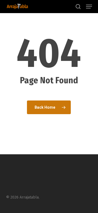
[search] (78, 6)
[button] (89, 6)
